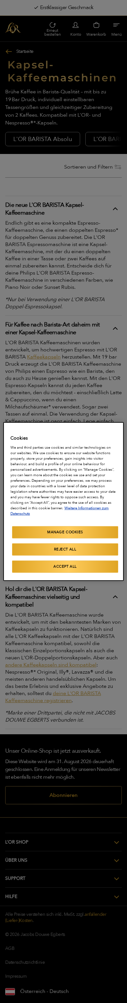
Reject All (65, 549)
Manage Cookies (65, 532)
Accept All (65, 566)
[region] (63, 501)
